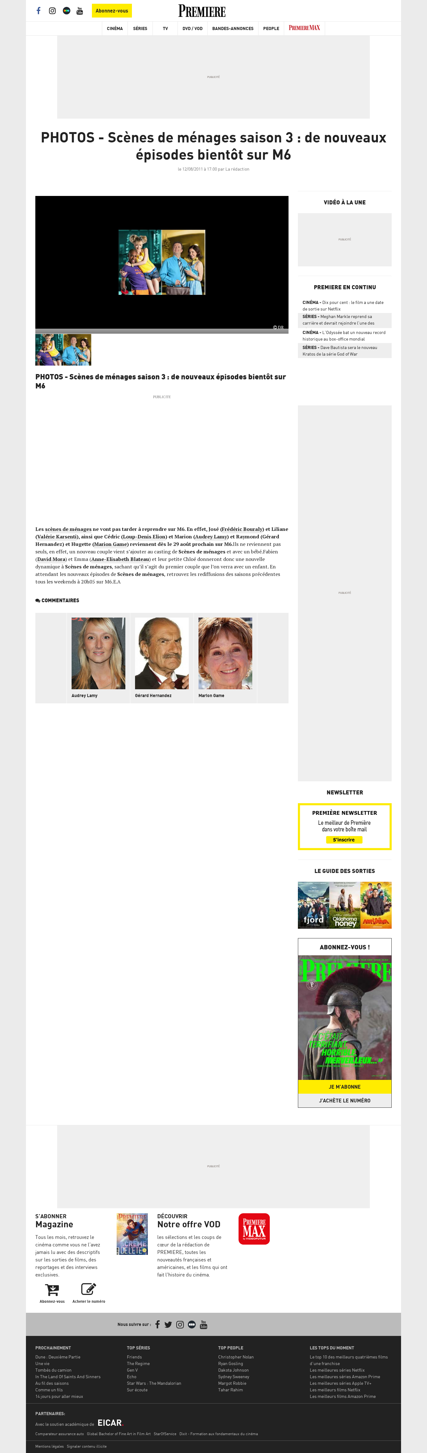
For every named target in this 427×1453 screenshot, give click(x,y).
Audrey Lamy (211, 536)
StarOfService (165, 1433)
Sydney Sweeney (233, 1376)
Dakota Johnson (233, 1370)
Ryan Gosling (230, 1363)
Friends (134, 1356)
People (271, 28)
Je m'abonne (345, 1087)
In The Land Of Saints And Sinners (68, 1376)
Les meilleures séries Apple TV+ (340, 1383)
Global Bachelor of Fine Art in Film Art (119, 1433)
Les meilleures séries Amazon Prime (345, 1376)
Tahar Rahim (230, 1389)
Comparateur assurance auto (59, 1433)
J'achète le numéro (344, 1100)
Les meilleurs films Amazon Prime (343, 1396)
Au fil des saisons (52, 1383)
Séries (140, 28)
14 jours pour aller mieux (59, 1396)
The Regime (138, 1363)
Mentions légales (49, 1446)
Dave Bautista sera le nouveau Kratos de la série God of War (340, 351)
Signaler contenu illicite (87, 1446)
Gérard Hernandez (153, 695)
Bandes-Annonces (233, 28)
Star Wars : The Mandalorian (154, 1383)
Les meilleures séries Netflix (337, 1370)
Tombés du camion (53, 1370)
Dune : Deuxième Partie (57, 1356)
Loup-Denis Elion (144, 536)
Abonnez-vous (112, 11)
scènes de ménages (68, 529)
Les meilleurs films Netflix (335, 1389)
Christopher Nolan (236, 1356)
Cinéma (115, 28)
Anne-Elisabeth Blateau (120, 559)
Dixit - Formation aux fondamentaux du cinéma (218, 1433)
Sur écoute (137, 1389)
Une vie (42, 1363)
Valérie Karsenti (57, 536)
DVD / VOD (193, 28)
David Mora (51, 559)
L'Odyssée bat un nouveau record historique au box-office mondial (344, 335)
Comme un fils (49, 1389)
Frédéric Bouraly (242, 529)
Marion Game (110, 544)
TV (165, 28)
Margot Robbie (232, 1383)
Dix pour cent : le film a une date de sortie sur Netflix (343, 305)
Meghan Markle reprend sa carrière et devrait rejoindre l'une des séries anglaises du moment (338, 321)
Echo (131, 1376)
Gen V (132, 1370)
